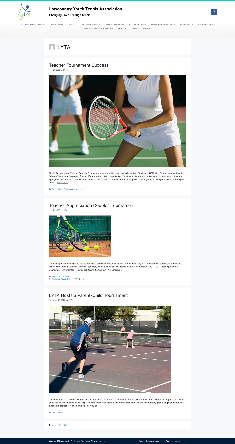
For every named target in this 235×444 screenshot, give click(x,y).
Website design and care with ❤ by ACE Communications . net (162, 441)
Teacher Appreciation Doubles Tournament (92, 205)
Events (135, 28)
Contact (147, 28)
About (121, 28)
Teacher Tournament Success (79, 65)
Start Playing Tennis (31, 25)
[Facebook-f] (214, 12)
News (60, 189)
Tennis (81, 279)
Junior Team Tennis (115, 25)
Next (66, 425)
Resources (185, 25)
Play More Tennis (137, 25)
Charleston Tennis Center (62, 279)
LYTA (75, 279)
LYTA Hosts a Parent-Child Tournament (88, 295)
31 (59, 425)
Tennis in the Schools (161, 25)
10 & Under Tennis (89, 25)
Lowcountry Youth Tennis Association (85, 9)
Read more (62, 182)
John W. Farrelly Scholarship (98, 28)
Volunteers (80, 189)
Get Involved (204, 25)
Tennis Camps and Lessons (63, 25)
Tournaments (69, 189)
